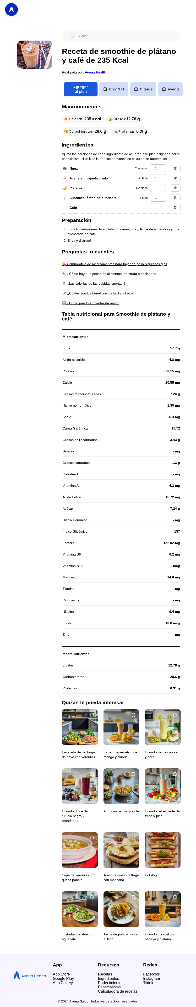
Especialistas (109, 987)
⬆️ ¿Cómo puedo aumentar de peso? (90, 303)
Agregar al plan (80, 89)
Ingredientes (108, 978)
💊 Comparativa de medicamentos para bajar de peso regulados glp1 (114, 264)
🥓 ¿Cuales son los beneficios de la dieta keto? (98, 293)
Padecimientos (110, 983)
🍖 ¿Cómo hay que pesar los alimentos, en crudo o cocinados (109, 274)
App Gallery (63, 983)
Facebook (151, 974)
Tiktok (148, 983)
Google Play (63, 978)
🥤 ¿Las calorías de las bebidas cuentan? (93, 283)
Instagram (151, 978)
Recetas (105, 974)
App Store (61, 974)
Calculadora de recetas (117, 991)
